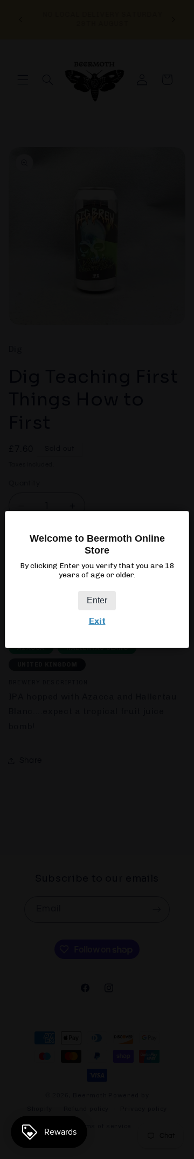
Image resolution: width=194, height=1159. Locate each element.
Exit (97, 621)
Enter (97, 600)
